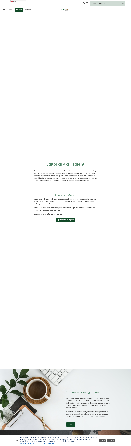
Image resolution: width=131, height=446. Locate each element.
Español (15, 1)
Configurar (51, 443)
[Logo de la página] (65, 9)
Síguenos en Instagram (65, 220)
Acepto (102, 440)
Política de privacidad (27, 443)
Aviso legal (41, 443)
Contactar (71, 424)
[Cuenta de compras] (128, 3)
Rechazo (111, 440)
